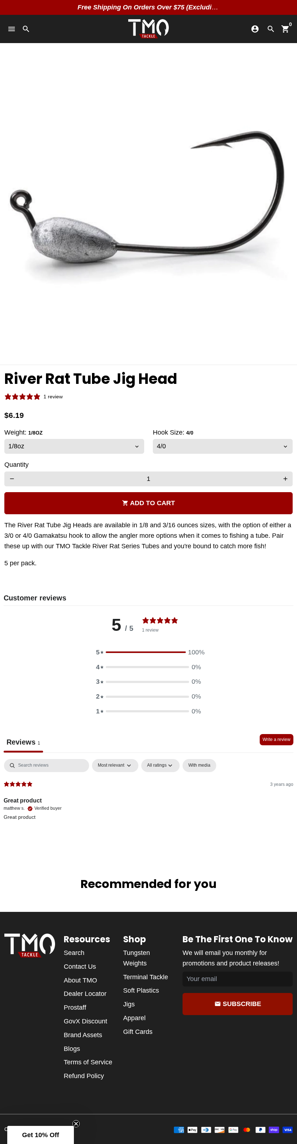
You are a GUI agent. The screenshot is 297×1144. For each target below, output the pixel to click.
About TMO (80, 980)
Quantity (16, 464)
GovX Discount (85, 1021)
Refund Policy (84, 1076)
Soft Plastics (141, 990)
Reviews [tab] (23, 742)
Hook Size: (173, 432)
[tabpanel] (148, 805)
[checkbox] (199, 765)
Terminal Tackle (145, 977)
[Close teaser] (76, 1123)
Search (74, 952)
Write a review (276, 739)
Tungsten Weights (136, 958)
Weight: (23, 432)
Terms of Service (88, 1062)
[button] (148, 652)
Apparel (134, 1018)
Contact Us (80, 966)
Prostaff (75, 1007)
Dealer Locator (85, 993)
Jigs (129, 1004)
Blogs (72, 1048)
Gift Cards (137, 1031)
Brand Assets (83, 1035)
